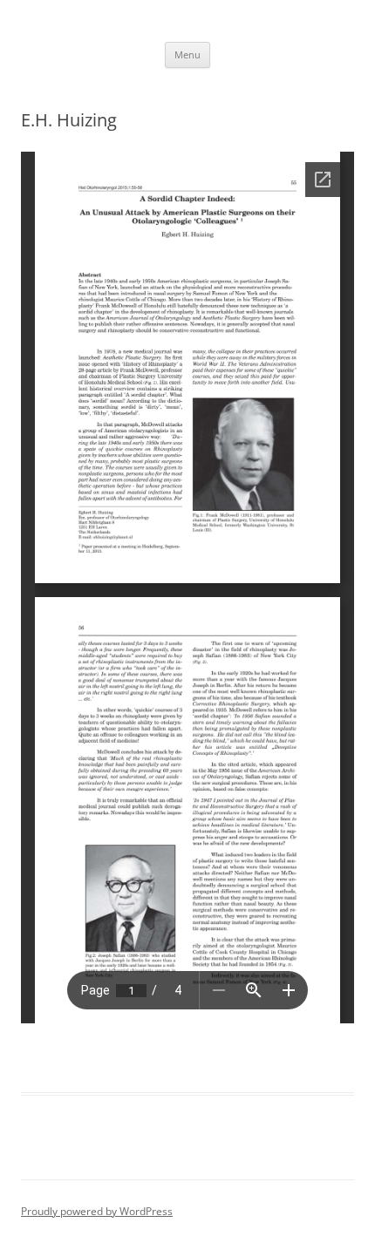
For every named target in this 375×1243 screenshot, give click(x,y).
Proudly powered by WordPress (97, 1211)
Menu (187, 54)
